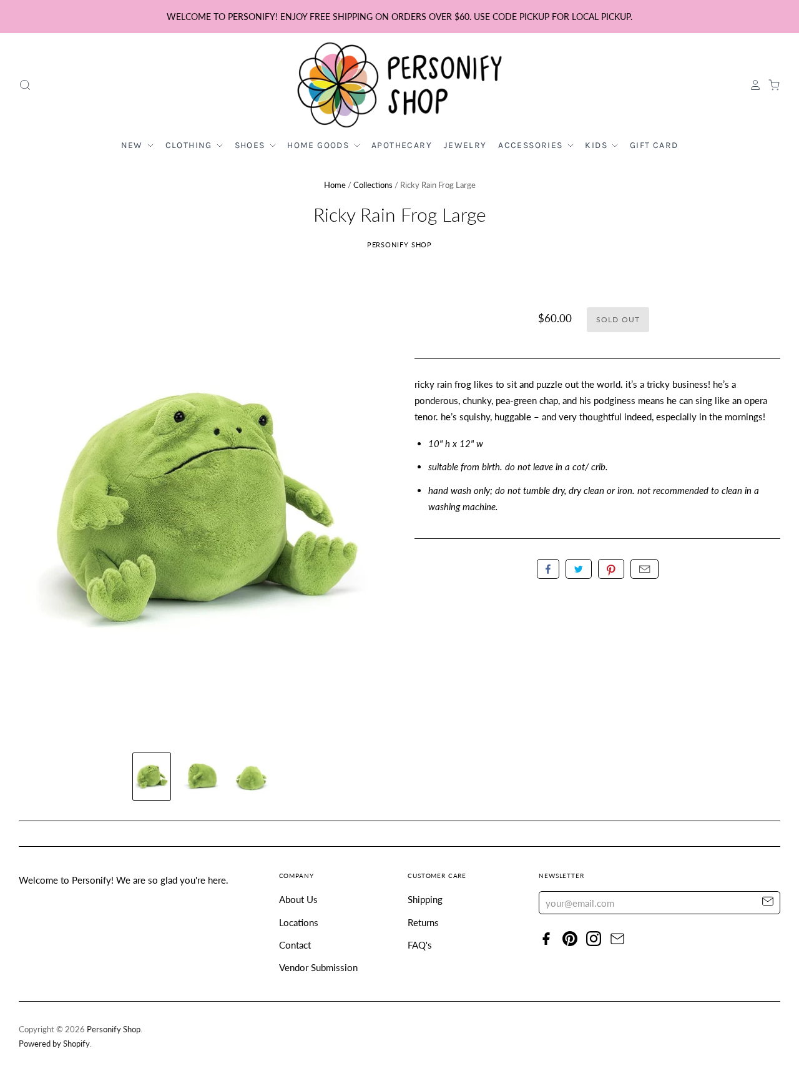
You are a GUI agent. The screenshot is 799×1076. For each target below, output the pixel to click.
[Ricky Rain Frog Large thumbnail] (151, 776)
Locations (298, 922)
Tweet (579, 569)
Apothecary (401, 145)
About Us (298, 899)
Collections (373, 185)
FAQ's (420, 944)
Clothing (190, 145)
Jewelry (465, 145)
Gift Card (654, 145)
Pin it (611, 569)
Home (335, 185)
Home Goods (319, 145)
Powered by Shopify (54, 1044)
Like (548, 569)
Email (644, 569)
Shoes (251, 145)
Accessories (532, 145)
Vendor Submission (318, 967)
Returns (423, 922)
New (133, 145)
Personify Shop (400, 244)
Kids (597, 145)
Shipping (425, 899)
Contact (295, 944)
